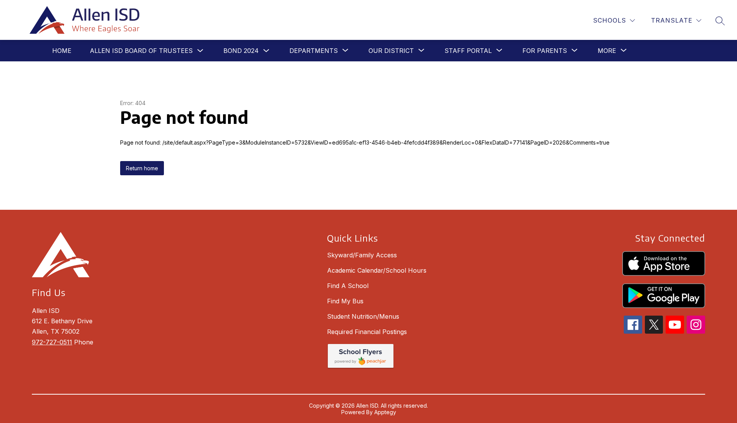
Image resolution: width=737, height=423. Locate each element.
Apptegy (385, 412)
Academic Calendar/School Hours (376, 270)
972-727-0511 (52, 342)
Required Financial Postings (367, 332)
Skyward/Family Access (362, 255)
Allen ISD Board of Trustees (141, 50)
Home (61, 50)
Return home (142, 168)
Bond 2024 (241, 50)
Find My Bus (345, 301)
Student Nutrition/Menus (363, 316)
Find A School (347, 286)
